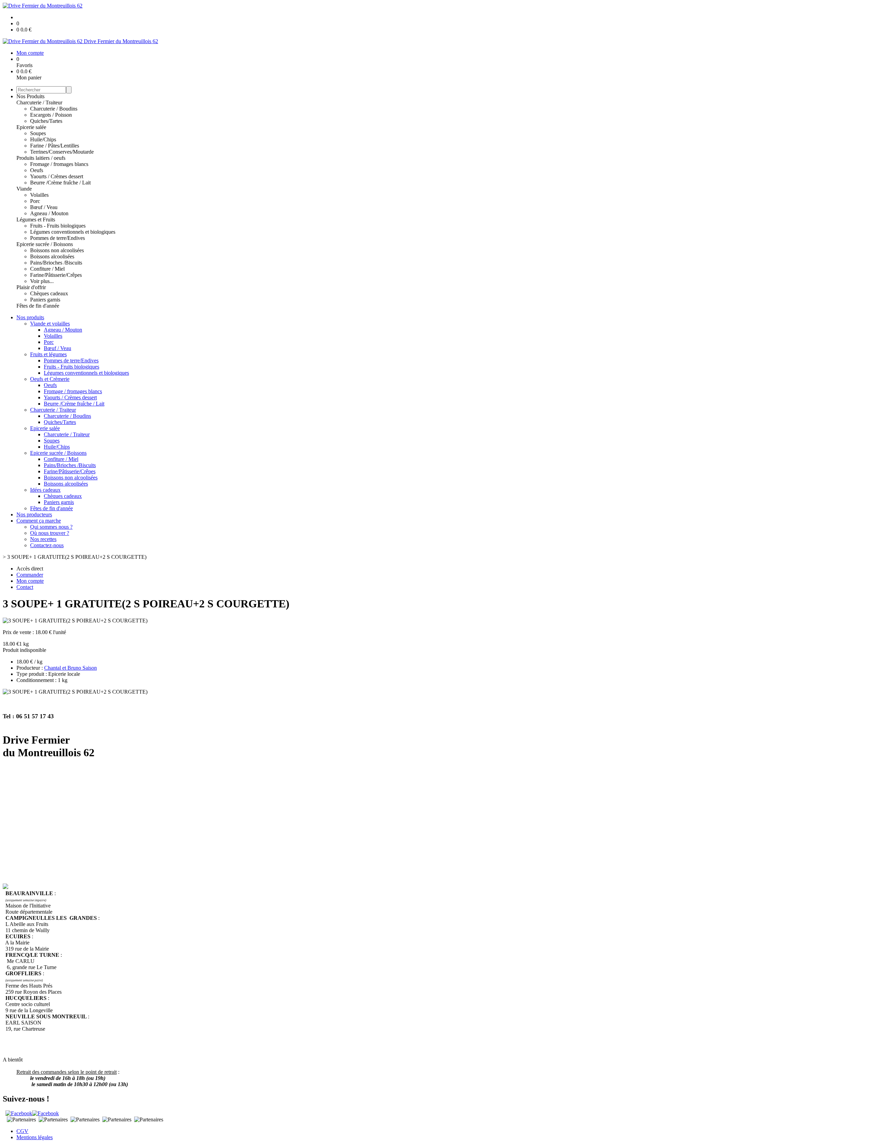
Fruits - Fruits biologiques (58, 226)
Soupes (38, 133)
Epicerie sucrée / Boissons (44, 244)
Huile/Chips (43, 139)
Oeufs (36, 170)
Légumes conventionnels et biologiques (72, 232)
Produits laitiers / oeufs (40, 158)
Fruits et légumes (48, 354)
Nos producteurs (34, 514)
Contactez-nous (47, 545)
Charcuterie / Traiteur (39, 102)
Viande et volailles (50, 323)
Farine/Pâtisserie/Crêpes (56, 275)
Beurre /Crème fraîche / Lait (60, 182)
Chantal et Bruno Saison (70, 668)
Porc (35, 201)
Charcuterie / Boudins (53, 109)
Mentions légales (34, 1137)
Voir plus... (42, 281)
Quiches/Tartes (46, 121)
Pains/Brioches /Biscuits (56, 263)
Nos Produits (30, 96)
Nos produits (30, 317)
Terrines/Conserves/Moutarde (62, 152)
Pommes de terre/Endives (57, 238)
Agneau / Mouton (49, 213)
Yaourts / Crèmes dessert (56, 176)
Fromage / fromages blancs (59, 164)
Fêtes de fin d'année (37, 306)
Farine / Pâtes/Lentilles (54, 146)
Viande (24, 189)
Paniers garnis (45, 299)
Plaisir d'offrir (31, 287)
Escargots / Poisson (51, 115)
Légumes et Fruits (35, 219)
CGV (22, 1131)
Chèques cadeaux (49, 293)
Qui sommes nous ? (51, 527)
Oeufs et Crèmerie (49, 379)
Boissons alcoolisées (52, 256)
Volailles (39, 195)
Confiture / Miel (47, 269)
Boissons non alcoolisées (57, 250)
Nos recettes (43, 539)
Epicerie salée (31, 127)
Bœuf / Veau (43, 207)
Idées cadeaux (45, 490)
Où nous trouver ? (49, 533)
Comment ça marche (38, 521)
